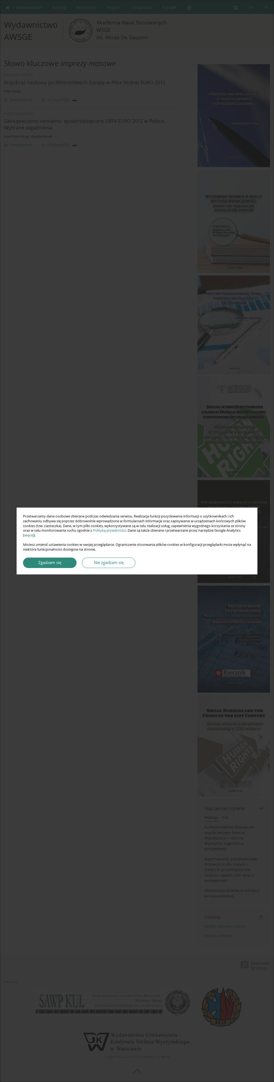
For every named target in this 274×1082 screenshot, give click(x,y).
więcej (29, 535)
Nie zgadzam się (109, 562)
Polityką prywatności (109, 530)
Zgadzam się (49, 562)
